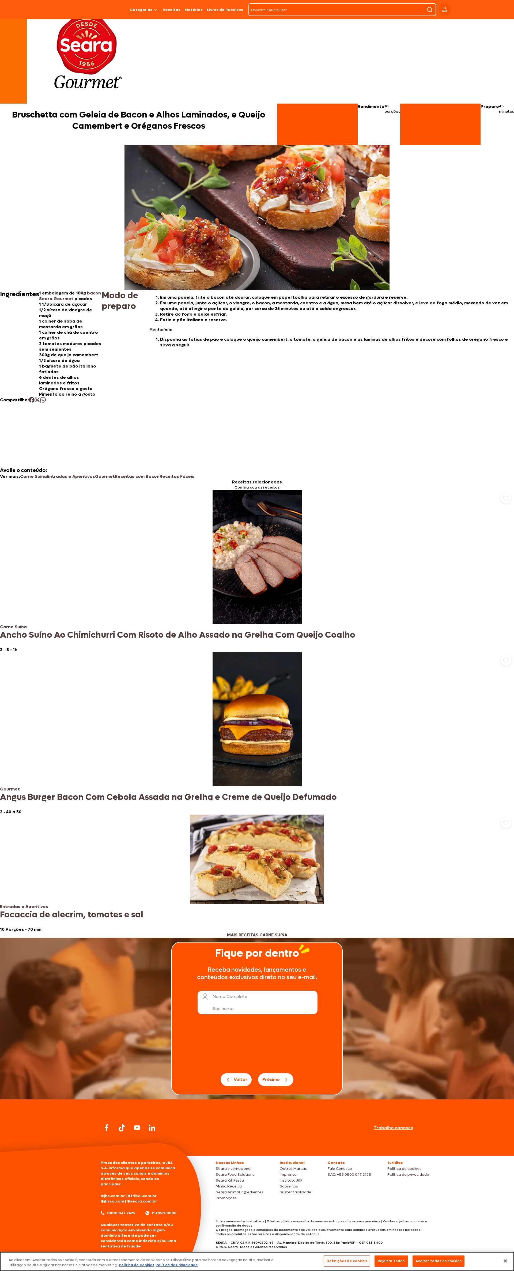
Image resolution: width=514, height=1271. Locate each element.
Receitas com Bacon (137, 476)
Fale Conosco (340, 1168)
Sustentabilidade (295, 1192)
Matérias (194, 9)
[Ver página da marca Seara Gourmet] (88, 55)
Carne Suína (33, 476)
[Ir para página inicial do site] (257, 1145)
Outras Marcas (293, 1168)
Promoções (226, 1198)
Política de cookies (404, 1168)
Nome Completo (230, 996)
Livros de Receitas (225, 9)
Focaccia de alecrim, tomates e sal (71, 914)
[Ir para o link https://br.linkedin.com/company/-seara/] (152, 1128)
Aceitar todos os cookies (438, 1261)
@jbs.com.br (113, 1195)
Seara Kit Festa (230, 1180)
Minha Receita (229, 1186)
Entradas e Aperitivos (71, 476)
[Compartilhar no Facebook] (32, 400)
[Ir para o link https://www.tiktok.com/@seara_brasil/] (122, 1128)
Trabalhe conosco (393, 1127)
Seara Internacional (233, 1168)
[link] (257, 571)
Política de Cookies (136, 1265)
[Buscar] (429, 9)
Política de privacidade (408, 1174)
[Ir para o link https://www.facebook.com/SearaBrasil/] (106, 1127)
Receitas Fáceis (177, 476)
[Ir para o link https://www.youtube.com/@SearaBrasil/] (137, 1127)
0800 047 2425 (121, 1213)
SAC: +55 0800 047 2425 (349, 1174)
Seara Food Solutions (235, 1174)
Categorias (141, 9)
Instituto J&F (291, 1180)
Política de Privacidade (177, 1265)
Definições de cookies (347, 1261)
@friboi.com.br (142, 1195)
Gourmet (105, 476)
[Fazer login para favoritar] (506, 498)
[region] (257, 1261)
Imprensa (288, 1174)
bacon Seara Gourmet (70, 295)
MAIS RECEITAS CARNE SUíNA (257, 935)
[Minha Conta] (445, 10)
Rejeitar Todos (391, 1261)
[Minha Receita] (78, 10)
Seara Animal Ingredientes (239, 1192)
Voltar (240, 1079)
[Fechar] (505, 1261)
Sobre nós (289, 1186)
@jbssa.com (112, 1201)
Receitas (171, 9)
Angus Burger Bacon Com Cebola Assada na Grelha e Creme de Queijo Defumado (168, 797)
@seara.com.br (142, 1201)
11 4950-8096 (164, 1213)
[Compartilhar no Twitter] (37, 400)
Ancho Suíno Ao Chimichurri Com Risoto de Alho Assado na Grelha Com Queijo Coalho (177, 635)
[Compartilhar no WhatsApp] (43, 400)
